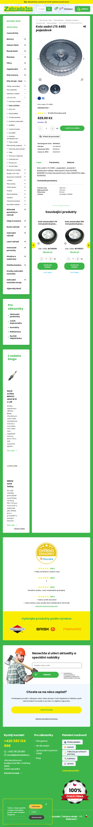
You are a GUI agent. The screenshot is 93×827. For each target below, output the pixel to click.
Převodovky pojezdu (14, 145)
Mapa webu (54, 816)
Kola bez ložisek (15, 101)
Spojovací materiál (14, 177)
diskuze (70, 162)
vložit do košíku (72, 128)
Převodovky (11, 184)
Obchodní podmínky (15, 315)
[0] (55, 9)
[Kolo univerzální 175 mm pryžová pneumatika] (47, 235)
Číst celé (10, 451)
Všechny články (19, 529)
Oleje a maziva (14, 221)
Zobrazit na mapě (11, 773)
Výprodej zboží (14, 288)
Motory (10, 39)
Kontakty (14, 327)
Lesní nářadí (13, 241)
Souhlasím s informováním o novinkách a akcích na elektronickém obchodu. (72, 676)
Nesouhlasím (36, 817)
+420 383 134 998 (15, 743)
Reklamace (15, 331)
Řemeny (11, 57)
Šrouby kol (13, 163)
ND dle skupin (42, 745)
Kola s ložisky (14, 105)
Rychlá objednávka (16, 337)
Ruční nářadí (13, 227)
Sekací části (13, 45)
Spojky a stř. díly (13, 173)
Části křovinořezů (13, 201)
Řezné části (12, 51)
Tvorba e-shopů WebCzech (69, 817)
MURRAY (12, 125)
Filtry (9, 63)
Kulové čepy (13, 166)
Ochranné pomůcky (11, 249)
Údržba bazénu (14, 265)
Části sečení (11, 187)
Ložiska (9, 180)
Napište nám (46, 710)
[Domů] (37, 19)
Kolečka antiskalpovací (12, 137)
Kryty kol (12, 109)
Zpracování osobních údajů (47, 752)
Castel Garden (14, 129)
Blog (38, 758)
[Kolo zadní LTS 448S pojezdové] (43, 89)
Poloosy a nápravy (16, 156)
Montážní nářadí (13, 204)
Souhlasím (36, 806)
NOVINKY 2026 (13, 21)
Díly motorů (12, 75)
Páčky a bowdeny (13, 86)
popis (39, 162)
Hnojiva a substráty (11, 257)
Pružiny (9, 191)
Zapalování (12, 69)
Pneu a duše (13, 142)
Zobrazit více (43, 108)
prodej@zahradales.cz (18, 755)
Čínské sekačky (14, 117)
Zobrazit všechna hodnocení (46, 606)
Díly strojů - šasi (14, 81)
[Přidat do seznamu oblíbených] (40, 79)
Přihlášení (68, 9)
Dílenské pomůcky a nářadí (12, 212)
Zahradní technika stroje (14, 281)
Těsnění (10, 198)
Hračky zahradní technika (15, 272)
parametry (54, 162)
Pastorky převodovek (17, 149)
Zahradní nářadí (11, 234)
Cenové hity (12, 33)
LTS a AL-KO (11, 98)
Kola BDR (12, 133)
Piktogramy (42, 741)
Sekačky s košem (13, 94)
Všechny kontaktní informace (46, 719)
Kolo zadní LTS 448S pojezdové (70, 23)
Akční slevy (12, 27)
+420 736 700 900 (16, 751)
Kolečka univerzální (16, 121)
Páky (10, 152)
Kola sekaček (12, 90)
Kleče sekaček (12, 194)
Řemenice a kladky (14, 170)
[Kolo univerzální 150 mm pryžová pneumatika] (74, 235)
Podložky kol (13, 159)
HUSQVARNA (13, 113)
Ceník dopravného (16, 322)
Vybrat (34, 812)
